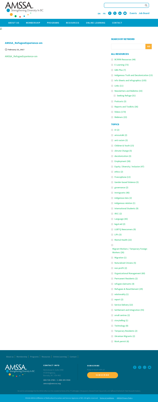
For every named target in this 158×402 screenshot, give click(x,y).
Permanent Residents (126, 278)
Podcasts (120, 101)
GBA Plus (120, 69)
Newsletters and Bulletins (128, 90)
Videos (120, 111)
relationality (121, 294)
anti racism (121, 140)
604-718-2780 (49, 380)
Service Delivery (123, 304)
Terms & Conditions (107, 398)
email (125, 13)
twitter (115, 13)
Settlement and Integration (129, 309)
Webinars (120, 117)
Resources (72, 22)
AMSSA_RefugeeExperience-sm (21, 56)
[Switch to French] (104, 13)
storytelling (121, 320)
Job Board (144, 13)
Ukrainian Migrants (124, 336)
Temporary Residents (125, 330)
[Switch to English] (99, 13)
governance (121, 187)
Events (133, 13)
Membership (33, 22)
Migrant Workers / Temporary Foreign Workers (129, 250)
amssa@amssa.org (52, 383)
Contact (117, 22)
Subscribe (102, 375)
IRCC (118, 213)
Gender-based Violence (126, 182)
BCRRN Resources (125, 59)
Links (118, 85)
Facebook (109, 13)
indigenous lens (123, 198)
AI (116, 129)
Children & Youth (124, 145)
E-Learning (121, 64)
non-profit (120, 268)
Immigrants (121, 192)
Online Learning (95, 22)
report (118, 299)
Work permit (121, 341)
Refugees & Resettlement (128, 289)
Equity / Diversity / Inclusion (129, 166)
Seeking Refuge (126, 95)
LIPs (118, 234)
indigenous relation (124, 203)
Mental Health (123, 239)
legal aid (119, 224)
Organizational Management (129, 273)
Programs (53, 22)
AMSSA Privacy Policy (125, 398)
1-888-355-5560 (63, 380)
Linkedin (120, 13)
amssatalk (120, 135)
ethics (118, 171)
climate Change (123, 150)
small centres (122, 315)
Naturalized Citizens (125, 262)
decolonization (122, 156)
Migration (120, 257)
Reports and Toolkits (126, 106)
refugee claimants (124, 283)
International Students (126, 208)
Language (121, 218)
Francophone (122, 177)
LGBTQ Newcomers (125, 229)
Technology (121, 325)
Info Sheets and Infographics (130, 80)
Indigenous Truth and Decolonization (133, 75)
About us (13, 22)
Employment (122, 161)
